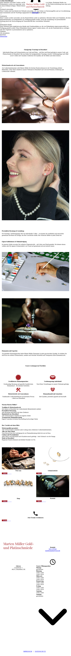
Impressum (27, 651)
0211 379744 (52, 549)
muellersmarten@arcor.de (52, 550)
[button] (35, 31)
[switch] (1, 23)
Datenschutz (40, 651)
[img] (35, 5)
